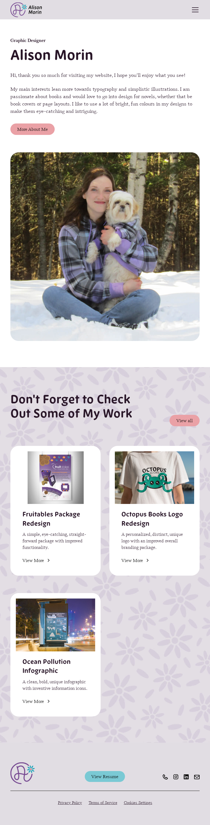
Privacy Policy (70, 802)
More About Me (32, 129)
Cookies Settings (138, 802)
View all (184, 420)
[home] (26, 9)
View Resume (104, 776)
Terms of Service (103, 802)
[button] (194, 9)
